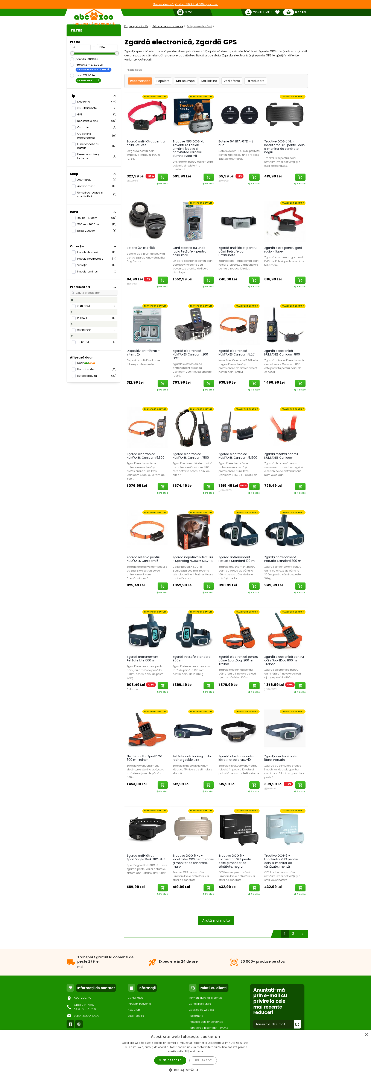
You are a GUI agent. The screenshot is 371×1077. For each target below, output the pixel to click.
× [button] (366, 1034)
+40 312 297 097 (84, 1005)
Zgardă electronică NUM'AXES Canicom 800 (282, 353)
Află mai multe (194, 1051)
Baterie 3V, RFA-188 (141, 248)
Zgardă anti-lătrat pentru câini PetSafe (146, 143)
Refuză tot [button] (203, 1060)
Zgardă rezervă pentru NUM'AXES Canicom (281, 456)
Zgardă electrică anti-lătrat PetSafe (280, 758)
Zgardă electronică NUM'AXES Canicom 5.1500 (238, 456)
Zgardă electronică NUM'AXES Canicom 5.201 (237, 353)
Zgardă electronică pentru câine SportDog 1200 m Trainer (238, 660)
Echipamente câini (199, 26)
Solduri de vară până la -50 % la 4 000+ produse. (185, 4)
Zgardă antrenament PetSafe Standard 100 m (237, 559)
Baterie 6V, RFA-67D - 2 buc (236, 143)
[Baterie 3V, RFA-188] (147, 221)
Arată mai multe (216, 920)
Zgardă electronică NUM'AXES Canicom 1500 (191, 456)
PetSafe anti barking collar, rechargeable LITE (193, 758)
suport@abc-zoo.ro (86, 1015)
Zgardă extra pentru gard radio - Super (283, 250)
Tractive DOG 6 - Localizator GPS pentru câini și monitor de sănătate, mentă (281, 860)
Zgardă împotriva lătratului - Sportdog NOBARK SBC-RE (193, 559)
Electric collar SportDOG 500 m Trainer (145, 758)
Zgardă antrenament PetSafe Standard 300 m (282, 559)
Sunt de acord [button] (170, 1060)
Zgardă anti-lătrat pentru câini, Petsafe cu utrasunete (238, 251)
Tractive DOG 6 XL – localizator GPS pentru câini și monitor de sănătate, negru (284, 146)
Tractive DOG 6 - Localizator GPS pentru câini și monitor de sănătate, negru (235, 860)
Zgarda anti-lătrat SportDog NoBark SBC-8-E (146, 857)
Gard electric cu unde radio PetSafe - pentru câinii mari (189, 251)
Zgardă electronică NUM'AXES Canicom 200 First (190, 354)
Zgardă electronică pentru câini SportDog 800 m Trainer (284, 660)
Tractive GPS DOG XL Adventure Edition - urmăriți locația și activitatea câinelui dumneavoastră (188, 148)
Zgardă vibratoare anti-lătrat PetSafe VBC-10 (236, 758)
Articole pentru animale (167, 26)
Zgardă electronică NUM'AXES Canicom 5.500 (145, 456)
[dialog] (185, 1053)
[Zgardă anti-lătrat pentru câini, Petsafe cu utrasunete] (239, 221)
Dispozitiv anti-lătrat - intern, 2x (143, 353)
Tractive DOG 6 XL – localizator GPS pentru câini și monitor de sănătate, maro (193, 860)
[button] (185, 1070)
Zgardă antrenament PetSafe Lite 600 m (142, 659)
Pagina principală (136, 26)
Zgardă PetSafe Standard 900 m (191, 659)
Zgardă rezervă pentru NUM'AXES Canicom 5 (143, 559)
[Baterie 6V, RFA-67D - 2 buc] (239, 115)
